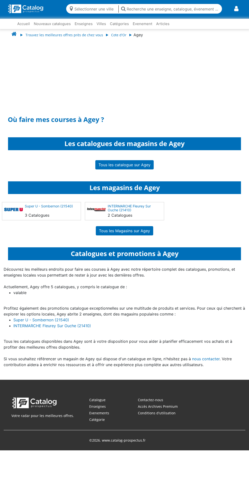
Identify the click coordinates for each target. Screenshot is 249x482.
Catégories (119, 23)
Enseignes (84, 23)
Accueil (23, 23)
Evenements (99, 413)
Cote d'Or (118, 35)
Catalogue (97, 400)
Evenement (142, 23)
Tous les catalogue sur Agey (124, 164)
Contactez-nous (150, 400)
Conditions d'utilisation (157, 413)
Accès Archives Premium (158, 406)
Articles (162, 23)
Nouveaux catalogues (52, 23)
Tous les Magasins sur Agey (124, 230)
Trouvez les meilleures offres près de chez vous (64, 35)
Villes (101, 23)
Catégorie (97, 419)
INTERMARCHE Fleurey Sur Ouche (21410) (129, 208)
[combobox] (95, 8)
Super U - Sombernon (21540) (49, 206)
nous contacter (206, 358)
